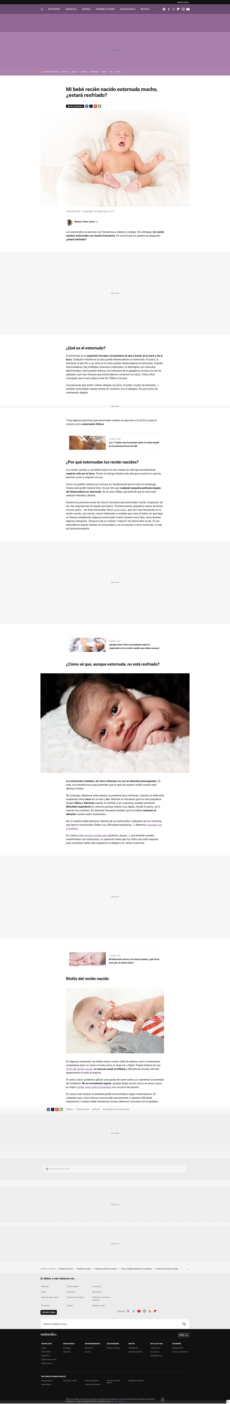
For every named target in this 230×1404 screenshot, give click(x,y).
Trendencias (155, 1348)
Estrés (118, 72)
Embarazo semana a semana (106, 1269)
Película (84, 72)
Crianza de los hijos (75, 1297)
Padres (70, 1305)
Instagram (183, 9)
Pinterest (164, 9)
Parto (43, 1292)
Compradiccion (156, 1356)
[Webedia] (183, 2)
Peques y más (98, 1305)
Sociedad (45, 1305)
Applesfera (45, 1356)
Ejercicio (64, 72)
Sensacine (89, 1348)
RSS (150, 1311)
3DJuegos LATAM (70, 1381)
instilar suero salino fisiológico (94, 1087)
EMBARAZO (71, 9)
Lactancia (96, 1286)
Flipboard (178, 9)
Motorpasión (133, 1348)
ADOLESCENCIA (127, 9)
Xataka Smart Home (48, 1360)
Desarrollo (97, 1292)
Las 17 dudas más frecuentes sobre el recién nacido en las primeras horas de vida (134, 444)
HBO (104, 72)
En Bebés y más (115, 439)
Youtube (188, 9)
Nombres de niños (66, 1269)
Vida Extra (67, 1352)
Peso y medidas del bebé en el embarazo (136, 1269)
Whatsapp (94, 72)
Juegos (74, 72)
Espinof (88, 1352)
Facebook (168, 9)
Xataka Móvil (46, 1352)
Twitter (173, 9)
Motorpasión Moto (135, 1352)
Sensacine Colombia (92, 1384)
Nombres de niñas (84, 1269)
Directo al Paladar (113, 1348)
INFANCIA (145, 9)
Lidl (111, 72)
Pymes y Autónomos (180, 1352)
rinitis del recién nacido (79, 1068)
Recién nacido (83, 1109)
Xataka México (46, 1381)
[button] (86, 221)
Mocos (97, 1109)
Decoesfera (154, 1352)
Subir (181, 1335)
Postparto (71, 1292)
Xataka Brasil (46, 1384)
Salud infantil (72, 1286)
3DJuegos (67, 1348)
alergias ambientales (96, 835)
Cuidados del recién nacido (117, 1109)
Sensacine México (92, 1381)
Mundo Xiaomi (46, 1363)
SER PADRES (54, 9)
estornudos (120, 509)
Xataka (44, 1348)
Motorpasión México (136, 1381)
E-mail (99, 106)
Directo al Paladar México (113, 1382)
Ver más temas (48, 1312)
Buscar (184, 1324)
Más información (117, 1401)
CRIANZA (86, 9)
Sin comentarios (76, 106)
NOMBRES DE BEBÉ (105, 9)
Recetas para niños (49, 1297)
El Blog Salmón (177, 1348)
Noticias (45, 1286)
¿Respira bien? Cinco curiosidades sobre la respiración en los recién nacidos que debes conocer (134, 646)
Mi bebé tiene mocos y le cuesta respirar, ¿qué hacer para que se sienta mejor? (134, 961)
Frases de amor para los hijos (167, 1269)
